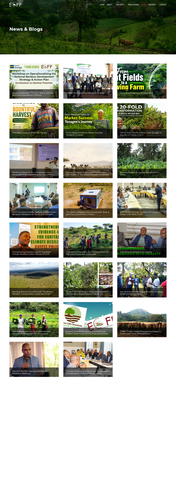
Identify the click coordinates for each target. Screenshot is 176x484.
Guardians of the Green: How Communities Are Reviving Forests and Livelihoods (87, 253)
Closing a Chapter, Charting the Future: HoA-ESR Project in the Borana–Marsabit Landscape (87, 173)
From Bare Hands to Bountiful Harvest (29, 133)
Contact (163, 5)
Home (102, 5)
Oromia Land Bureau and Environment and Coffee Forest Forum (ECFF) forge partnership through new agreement (87, 332)
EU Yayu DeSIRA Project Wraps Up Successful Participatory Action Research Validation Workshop (86, 293)
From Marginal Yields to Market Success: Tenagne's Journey (84, 134)
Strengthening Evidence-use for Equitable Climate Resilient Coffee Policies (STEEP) (31, 253)
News (144, 5)
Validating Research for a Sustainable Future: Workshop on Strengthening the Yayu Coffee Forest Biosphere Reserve (32, 173)
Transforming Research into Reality (136, 252)
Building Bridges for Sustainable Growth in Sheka (139, 173)
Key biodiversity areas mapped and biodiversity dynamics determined (141, 293)
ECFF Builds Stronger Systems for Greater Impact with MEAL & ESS (139, 213)
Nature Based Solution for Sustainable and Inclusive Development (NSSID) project (31, 332)
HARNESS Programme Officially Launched (85, 93)
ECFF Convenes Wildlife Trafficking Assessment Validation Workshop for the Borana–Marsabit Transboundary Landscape (34, 213)
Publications (133, 5)
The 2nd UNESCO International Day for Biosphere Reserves (29, 372)
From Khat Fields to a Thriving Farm (136, 93)
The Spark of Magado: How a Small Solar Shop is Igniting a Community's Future (87, 213)
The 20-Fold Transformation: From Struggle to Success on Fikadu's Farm (141, 134)
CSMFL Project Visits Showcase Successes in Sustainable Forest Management (140, 332)
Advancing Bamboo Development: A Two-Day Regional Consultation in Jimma (33, 94)
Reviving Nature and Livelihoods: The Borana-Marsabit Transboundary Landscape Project (32, 293)
